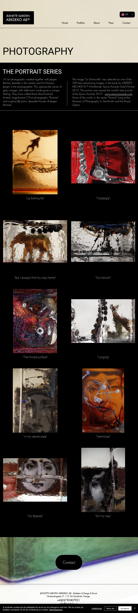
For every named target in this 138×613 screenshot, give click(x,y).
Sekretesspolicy (56, 609)
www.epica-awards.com (118, 94)
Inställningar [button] (97, 608)
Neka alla (110, 608)
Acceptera (125, 608)
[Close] (134, 608)
